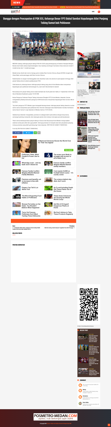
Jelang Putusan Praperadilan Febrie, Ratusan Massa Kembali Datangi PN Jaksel (94, 372)
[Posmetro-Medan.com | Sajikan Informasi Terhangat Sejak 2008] (55, 420)
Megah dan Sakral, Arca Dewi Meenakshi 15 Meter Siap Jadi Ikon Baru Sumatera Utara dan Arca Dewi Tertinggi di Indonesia (66, 7)
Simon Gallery (86, 402)
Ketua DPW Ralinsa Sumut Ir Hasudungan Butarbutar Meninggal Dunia (94, 147)
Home (93, 12)
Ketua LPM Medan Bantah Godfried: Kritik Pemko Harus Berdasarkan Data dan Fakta (94, 121)
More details (68, 150)
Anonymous (85, 396)
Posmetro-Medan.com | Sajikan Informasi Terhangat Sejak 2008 (59, 424)
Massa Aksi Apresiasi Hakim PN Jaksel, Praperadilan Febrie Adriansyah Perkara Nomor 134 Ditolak (93, 339)
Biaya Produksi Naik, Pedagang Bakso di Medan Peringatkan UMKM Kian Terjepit (93, 130)
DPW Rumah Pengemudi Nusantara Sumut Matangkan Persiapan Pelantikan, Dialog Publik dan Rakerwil (94, 139)
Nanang (84, 389)
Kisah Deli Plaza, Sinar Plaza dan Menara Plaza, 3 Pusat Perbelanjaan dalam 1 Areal (94, 113)
